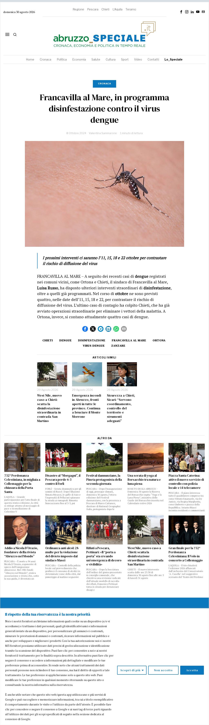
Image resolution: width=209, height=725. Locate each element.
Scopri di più (130, 670)
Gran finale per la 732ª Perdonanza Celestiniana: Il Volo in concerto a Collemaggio (186, 554)
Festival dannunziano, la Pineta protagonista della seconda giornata (104, 480)
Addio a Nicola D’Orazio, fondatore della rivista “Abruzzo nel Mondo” (21, 552)
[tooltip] (181, 11)
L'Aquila (117, 9)
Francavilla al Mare (129, 340)
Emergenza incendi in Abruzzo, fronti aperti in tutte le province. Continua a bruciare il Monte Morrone (86, 406)
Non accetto (163, 670)
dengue (65, 340)
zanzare (118, 346)
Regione (78, 9)
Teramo (130, 9)
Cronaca (104, 83)
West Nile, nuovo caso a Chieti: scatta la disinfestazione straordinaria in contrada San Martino (49, 408)
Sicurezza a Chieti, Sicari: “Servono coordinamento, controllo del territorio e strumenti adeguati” (121, 408)
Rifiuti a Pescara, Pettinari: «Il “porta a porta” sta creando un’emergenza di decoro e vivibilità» (103, 556)
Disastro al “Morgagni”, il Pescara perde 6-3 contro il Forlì (62, 480)
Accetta (192, 670)
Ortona (159, 340)
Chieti (105, 9)
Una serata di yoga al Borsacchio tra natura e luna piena (144, 480)
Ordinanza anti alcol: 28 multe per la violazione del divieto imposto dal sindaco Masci (62, 554)
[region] (104, 666)
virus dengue (94, 346)
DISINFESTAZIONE (91, 340)
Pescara (93, 9)
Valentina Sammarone (103, 133)
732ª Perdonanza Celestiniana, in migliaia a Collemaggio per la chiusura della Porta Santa (22, 484)
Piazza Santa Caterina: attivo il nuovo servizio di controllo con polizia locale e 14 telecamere (186, 482)
